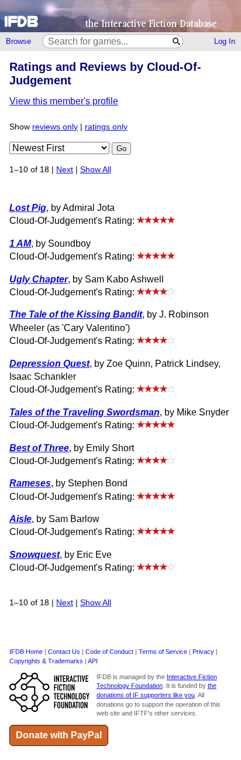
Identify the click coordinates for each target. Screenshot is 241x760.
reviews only (55, 126)
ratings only (106, 126)
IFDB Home (26, 651)
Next (64, 169)
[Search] (177, 41)
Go (121, 148)
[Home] (120, 16)
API (93, 660)
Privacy (203, 651)
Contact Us (64, 651)
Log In (224, 41)
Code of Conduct (109, 651)
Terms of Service (163, 651)
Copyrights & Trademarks (46, 660)
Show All (95, 169)
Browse (18, 41)
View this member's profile (63, 101)
